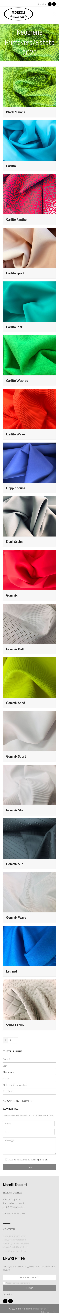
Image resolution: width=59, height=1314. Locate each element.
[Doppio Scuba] (29, 462)
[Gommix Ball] (29, 623)
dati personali (40, 1159)
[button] (54, 14)
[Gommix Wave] (29, 891)
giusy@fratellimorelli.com (15, 1250)
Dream (6, 1078)
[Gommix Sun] (29, 838)
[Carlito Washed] (29, 355)
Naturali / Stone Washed (15, 1084)
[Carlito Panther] (29, 193)
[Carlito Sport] (29, 247)
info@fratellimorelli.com (14, 1235)
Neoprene (8, 1072)
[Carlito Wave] (29, 408)
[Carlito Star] (29, 301)
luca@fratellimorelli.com (14, 1239)
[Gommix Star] (29, 784)
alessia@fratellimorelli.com (16, 1247)
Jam (5, 1065)
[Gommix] (29, 569)
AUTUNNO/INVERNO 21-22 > (18, 1100)
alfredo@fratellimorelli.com (16, 1243)
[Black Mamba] (29, 86)
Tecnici (6, 1059)
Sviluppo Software (41, 1308)
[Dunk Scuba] (29, 516)
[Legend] (29, 945)
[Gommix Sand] (29, 677)
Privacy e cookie (48, 1312)
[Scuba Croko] (29, 999)
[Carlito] (29, 140)
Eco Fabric (8, 1091)
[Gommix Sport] (29, 730)
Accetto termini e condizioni (18, 1283)
